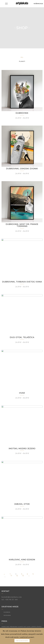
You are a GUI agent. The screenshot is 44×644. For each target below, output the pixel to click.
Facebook (6, 612)
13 (23, 575)
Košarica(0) (38, 3)
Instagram (7, 615)
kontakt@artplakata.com (12, 597)
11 (11, 575)
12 (17, 575)
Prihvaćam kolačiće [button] (22, 641)
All (22, 57)
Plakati (22, 61)
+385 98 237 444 (11, 599)
